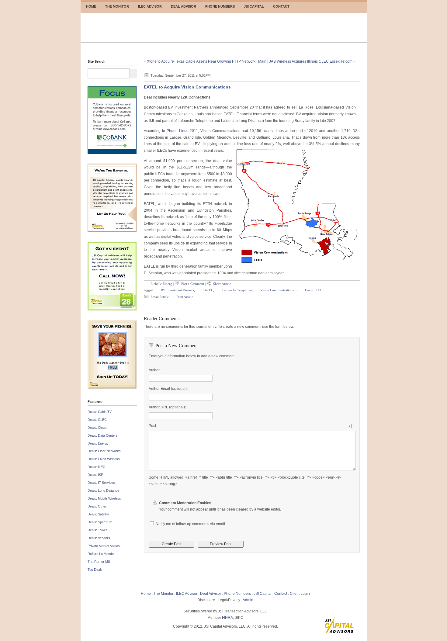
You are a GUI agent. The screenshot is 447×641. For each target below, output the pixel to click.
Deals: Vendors (99, 538)
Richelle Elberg (161, 284)
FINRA (227, 617)
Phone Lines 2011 (182, 131)
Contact (280, 593)
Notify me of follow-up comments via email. (191, 524)
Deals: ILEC (96, 467)
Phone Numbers (237, 593)
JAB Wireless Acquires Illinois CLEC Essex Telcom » (312, 61)
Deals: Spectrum (100, 522)
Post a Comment (192, 284)
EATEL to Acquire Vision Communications (187, 87)
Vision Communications (277, 290)
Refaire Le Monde (101, 554)
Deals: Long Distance (103, 490)
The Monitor (163, 593)
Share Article (222, 284)
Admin (248, 600)
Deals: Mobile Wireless (104, 498)
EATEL (208, 290)
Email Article (160, 297)
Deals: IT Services (101, 482)
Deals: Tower (97, 530)
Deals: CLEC (97, 419)
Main (262, 61)
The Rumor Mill (99, 561)
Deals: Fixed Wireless (104, 459)
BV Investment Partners (177, 290)
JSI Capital (263, 593)
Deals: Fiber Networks (104, 451)
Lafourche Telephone (237, 290)
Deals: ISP (95, 474)
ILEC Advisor (186, 593)
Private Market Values (104, 546)
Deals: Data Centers (103, 435)
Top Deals (95, 569)
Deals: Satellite (98, 514)
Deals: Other (97, 506)
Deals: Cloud (97, 427)
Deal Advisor (210, 593)
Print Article (184, 297)
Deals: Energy (98, 443)
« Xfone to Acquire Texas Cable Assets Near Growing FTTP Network (199, 61)
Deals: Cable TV (100, 412)
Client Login (300, 593)
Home (146, 593)
